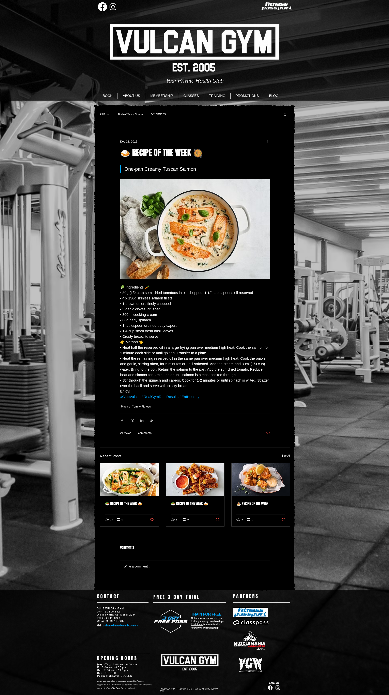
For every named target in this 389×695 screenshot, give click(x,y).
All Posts (104, 114)
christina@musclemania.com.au (120, 625)
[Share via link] (152, 420)
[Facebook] (102, 6)
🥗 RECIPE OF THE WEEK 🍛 (123, 503)
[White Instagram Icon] (113, 6)
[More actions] (267, 141)
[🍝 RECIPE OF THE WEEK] (261, 479)
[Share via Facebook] (122, 420)
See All (286, 455)
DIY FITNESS (158, 114)
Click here (197, 624)
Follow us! (273, 683)
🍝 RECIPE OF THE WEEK (252, 503)
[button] (285, 114)
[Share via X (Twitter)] (132, 420)
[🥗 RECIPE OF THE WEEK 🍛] (129, 479)
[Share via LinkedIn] (142, 420)
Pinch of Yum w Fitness (130, 114)
